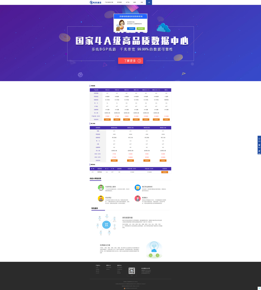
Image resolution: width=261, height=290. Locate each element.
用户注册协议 (119, 267)
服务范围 (119, 273)
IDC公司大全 (135, 281)
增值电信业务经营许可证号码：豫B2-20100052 (130, 286)
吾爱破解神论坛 (130, 281)
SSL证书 (97, 273)
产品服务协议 (119, 269)
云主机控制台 (108, 267)
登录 (142, 2)
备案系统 (108, 269)
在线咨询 (107, 119)
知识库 (118, 271)
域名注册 (97, 271)
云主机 (97, 267)
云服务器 (97, 269)
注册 (149, 2)
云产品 (127, 2)
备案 (134, 2)
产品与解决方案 (109, 2)
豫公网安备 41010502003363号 (131, 288)
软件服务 (119, 2)
